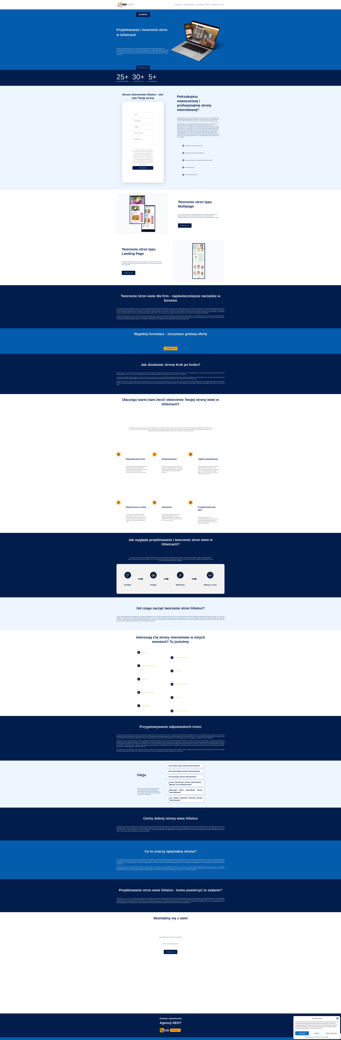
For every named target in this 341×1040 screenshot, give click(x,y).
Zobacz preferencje (331, 1033)
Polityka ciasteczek (309, 1037)
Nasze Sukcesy (178, 4)
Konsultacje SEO (215, 4)
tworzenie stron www (127, 898)
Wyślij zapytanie (175, 1030)
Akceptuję (302, 1033)
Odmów (316, 1033)
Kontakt (222, 4)
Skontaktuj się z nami (143, 67)
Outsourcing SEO (200, 4)
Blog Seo (207, 4)
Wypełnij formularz (170, 348)
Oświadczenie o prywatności (321, 1037)
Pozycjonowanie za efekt (189, 4)
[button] (337, 1018)
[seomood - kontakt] (161, 1030)
